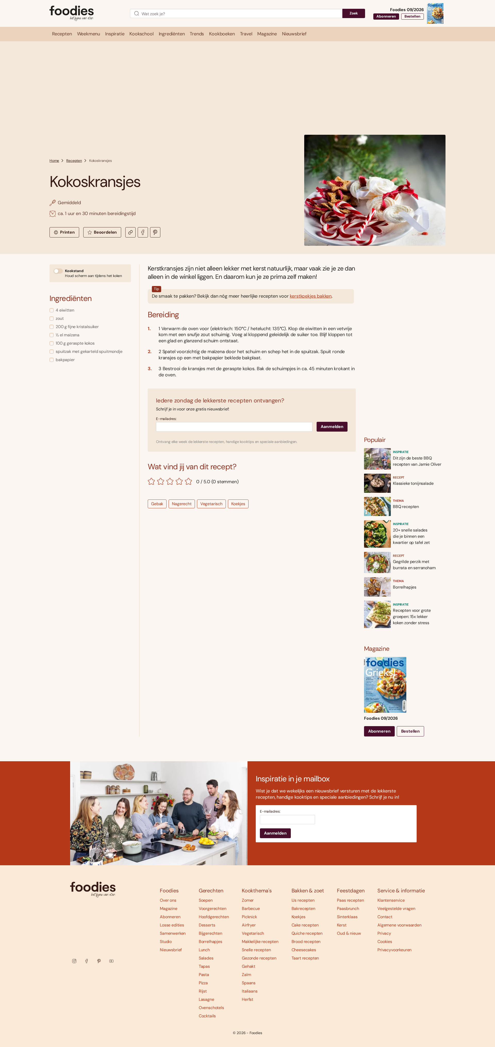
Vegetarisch (211, 503)
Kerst (341, 925)
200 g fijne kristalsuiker (77, 326)
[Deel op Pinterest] (155, 232)
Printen (67, 232)
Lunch (204, 950)
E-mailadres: (166, 419)
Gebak (157, 503)
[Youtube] (111, 961)
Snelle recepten (256, 950)
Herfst (247, 999)
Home (54, 160)
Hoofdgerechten (214, 916)
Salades (206, 958)
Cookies (384, 941)
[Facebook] (86, 961)
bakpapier (65, 359)
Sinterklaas (347, 916)
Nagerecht (182, 503)
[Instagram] (74, 961)
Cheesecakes (304, 950)
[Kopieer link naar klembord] (130, 232)
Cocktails (207, 1016)
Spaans (248, 983)
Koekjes (238, 503)
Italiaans (250, 991)
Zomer (248, 900)
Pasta (204, 974)
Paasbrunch (348, 908)
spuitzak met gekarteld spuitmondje (89, 351)
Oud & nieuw (349, 933)
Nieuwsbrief (171, 950)
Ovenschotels (211, 1007)
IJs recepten (303, 900)
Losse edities (172, 925)
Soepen (206, 900)
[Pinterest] (99, 961)
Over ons (168, 900)
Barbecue (251, 908)
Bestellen (412, 16)
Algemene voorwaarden (399, 925)
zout (59, 318)
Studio (166, 941)
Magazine (168, 908)
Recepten (74, 160)
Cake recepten (305, 925)
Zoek (354, 13)
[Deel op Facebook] (143, 232)
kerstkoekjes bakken (311, 296)
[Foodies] (86, 13)
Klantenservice (391, 900)
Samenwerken (173, 933)
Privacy (384, 933)
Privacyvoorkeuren (394, 950)
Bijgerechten (210, 933)
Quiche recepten (307, 933)
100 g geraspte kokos (75, 343)
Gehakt (248, 966)
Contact (384, 916)
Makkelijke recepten (260, 941)
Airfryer (249, 925)
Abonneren (386, 16)
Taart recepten (305, 958)
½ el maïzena (67, 335)
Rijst (203, 991)
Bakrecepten (303, 908)
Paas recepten (350, 900)
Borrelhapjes (210, 941)
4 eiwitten (65, 310)
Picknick (249, 916)
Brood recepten (306, 941)
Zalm (246, 974)
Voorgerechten (212, 908)
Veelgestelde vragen (396, 908)
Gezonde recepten (259, 958)
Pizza (203, 983)
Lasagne (206, 999)
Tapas (204, 966)
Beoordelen (105, 232)
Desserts (207, 925)
